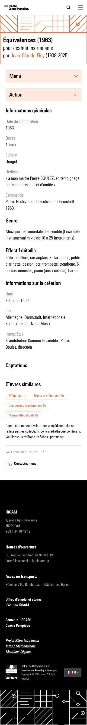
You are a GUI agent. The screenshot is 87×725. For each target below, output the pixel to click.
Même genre (17, 395)
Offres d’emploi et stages (24, 599)
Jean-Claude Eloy (28, 55)
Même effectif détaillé (23, 415)
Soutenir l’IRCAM (18, 620)
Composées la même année (27, 405)
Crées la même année (49, 395)
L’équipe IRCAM (17, 605)
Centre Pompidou (18, 625)
